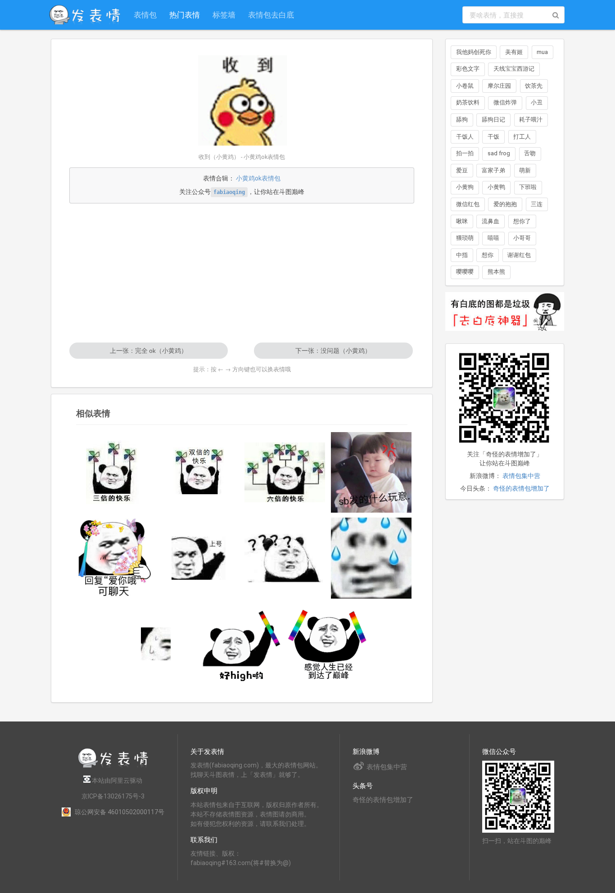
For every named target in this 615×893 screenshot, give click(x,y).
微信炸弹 (505, 102)
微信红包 (467, 204)
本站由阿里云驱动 (116, 780)
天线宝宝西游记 (513, 68)
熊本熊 (496, 271)
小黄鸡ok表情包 (258, 178)
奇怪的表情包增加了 (521, 488)
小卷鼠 (465, 85)
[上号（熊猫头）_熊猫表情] (199, 558)
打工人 (522, 136)
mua (542, 52)
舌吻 (530, 153)
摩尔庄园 (499, 85)
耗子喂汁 (531, 119)
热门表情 (184, 14)
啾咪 (462, 221)
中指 (462, 255)
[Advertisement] (241, 273)
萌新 (525, 170)
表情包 (145, 14)
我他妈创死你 (473, 52)
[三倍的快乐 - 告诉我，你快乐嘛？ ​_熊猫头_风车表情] (112, 472)
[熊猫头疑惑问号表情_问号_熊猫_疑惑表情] (285, 558)
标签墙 (224, 14)
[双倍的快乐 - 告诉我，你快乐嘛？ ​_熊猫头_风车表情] (199, 472)
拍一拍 (465, 153)
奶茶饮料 (467, 102)
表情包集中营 (521, 475)
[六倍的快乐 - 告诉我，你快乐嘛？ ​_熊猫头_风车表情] (285, 472)
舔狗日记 (493, 119)
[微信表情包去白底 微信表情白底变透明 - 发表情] (504, 334)
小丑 (537, 102)
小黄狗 (465, 187)
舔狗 (462, 119)
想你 (487, 255)
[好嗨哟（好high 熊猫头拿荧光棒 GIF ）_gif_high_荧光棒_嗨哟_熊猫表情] (241, 643)
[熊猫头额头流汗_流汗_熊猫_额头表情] (155, 643)
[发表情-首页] (85, 15)
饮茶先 (534, 85)
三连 (537, 204)
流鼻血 (490, 221)
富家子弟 (493, 170)
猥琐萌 (465, 238)
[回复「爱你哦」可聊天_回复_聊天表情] (112, 558)
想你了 (522, 221)
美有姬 (514, 52)
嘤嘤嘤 (465, 271)
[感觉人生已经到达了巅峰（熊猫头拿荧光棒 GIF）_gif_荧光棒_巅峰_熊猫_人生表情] (328, 643)
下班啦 (528, 187)
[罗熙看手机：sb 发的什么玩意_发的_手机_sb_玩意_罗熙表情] (371, 472)
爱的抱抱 (505, 204)
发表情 (199, 765)
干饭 (493, 136)
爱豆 (462, 170)
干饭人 (465, 136)
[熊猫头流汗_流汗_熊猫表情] (371, 558)
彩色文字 (467, 68)
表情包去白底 (271, 14)
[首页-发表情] (113, 766)
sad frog (499, 153)
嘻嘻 (493, 238)
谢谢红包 (519, 255)
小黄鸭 (496, 187)
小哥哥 (522, 238)
